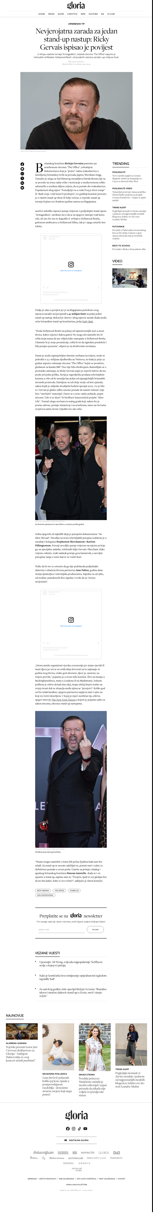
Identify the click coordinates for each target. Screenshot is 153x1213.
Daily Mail (87, 321)
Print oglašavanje (107, 1179)
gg (102, 14)
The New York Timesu (63, 699)
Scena (41, 14)
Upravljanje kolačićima (76, 1184)
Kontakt (121, 1179)
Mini (83, 14)
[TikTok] (79, 1128)
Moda (51, 14)
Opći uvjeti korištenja (86, 1179)
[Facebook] (68, 1129)
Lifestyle (72, 14)
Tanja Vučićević (78, 62)
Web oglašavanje (66, 1179)
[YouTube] (85, 1128)
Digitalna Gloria (78, 1140)
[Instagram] (73, 1128)
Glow (61, 14)
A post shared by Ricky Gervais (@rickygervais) (71, 300)
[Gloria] (76, 6)
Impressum (32, 1179)
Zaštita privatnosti (47, 1179)
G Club (111, 14)
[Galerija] (76, 111)
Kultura (93, 14)
